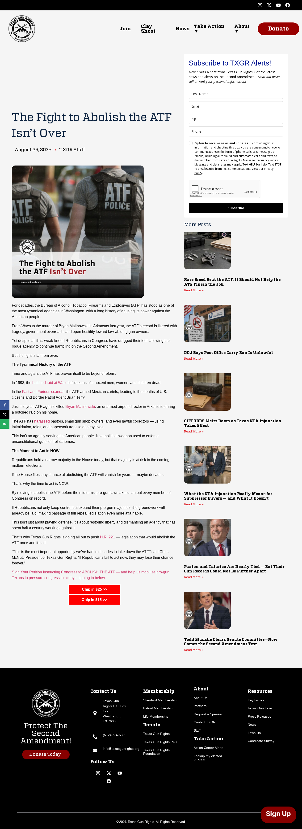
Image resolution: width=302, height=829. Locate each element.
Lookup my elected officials (208, 757)
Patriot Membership (157, 708)
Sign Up (278, 814)
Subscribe (236, 208)
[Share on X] (4, 414)
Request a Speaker (208, 714)
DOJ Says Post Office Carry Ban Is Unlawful (228, 353)
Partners (200, 706)
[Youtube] (278, 5)
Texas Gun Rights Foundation (156, 751)
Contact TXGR (204, 722)
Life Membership (155, 716)
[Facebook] (287, 5)
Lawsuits (254, 733)
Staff (197, 730)
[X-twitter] (269, 5)
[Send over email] (4, 424)
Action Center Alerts (208, 748)
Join (125, 28)
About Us (200, 698)
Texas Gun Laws (260, 708)
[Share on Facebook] (4, 405)
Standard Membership (159, 700)
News (182, 28)
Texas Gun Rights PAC (160, 742)
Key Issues (256, 700)
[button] (209, 29)
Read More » (194, 290)
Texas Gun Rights (156, 734)
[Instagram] (260, 5)
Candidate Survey (261, 741)
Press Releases (259, 716)
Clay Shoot (148, 29)
